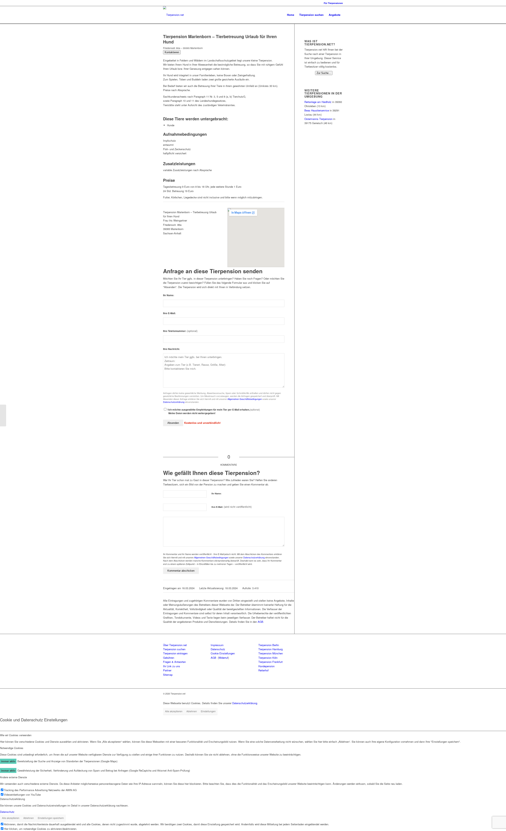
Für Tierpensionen (333, 3)
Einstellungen (208, 711)
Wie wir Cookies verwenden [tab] (15, 735)
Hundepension (266, 666)
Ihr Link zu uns (171, 666)
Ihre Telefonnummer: (180, 331)
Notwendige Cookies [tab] (11, 748)
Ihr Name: (168, 295)
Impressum (217, 645)
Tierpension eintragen (175, 653)
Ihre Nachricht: (171, 349)
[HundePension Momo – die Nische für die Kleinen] (3, 415)
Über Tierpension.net (175, 645)
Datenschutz (218, 649)
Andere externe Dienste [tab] (13, 777)
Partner (167, 670)
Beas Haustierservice (316, 110)
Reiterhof (263, 670)
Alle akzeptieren (173, 711)
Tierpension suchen (174, 649)
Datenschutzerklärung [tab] (12, 799)
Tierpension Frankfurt (270, 662)
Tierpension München (270, 653)
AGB (260, 622)
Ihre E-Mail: (169, 313)
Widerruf (223, 658)
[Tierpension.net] (173, 15)
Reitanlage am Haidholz (317, 102)
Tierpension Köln (268, 658)
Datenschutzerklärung (173, 401)
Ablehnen (191, 711)
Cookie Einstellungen (223, 653)
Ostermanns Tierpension (318, 119)
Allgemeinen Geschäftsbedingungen (245, 398)
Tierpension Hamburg (270, 649)
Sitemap (168, 674)
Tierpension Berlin (268, 645)
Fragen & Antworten (174, 662)
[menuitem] (332, 3)
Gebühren (168, 658)
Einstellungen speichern (51, 818)
